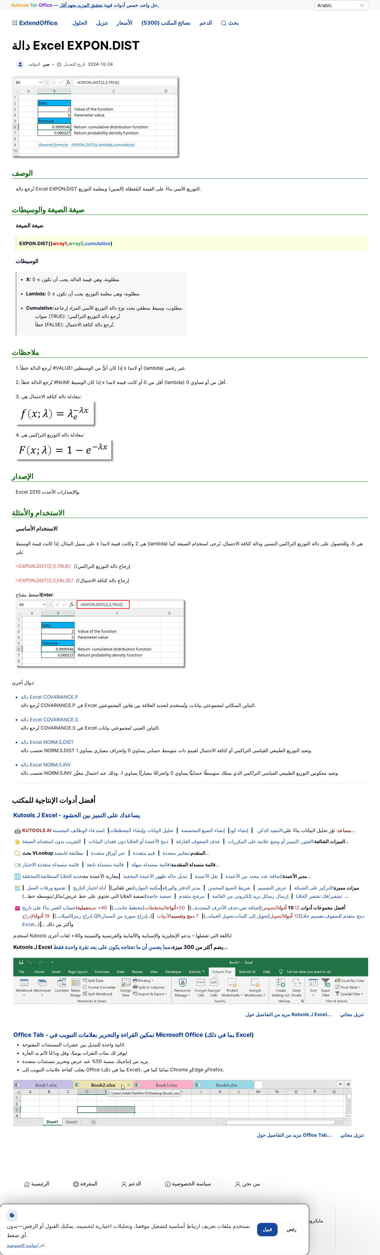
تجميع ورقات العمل (46, 888)
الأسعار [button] (124, 23)
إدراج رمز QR (86, 916)
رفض (291, 1229)
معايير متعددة (176, 853)
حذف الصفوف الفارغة (198, 841)
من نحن (251, 1183)
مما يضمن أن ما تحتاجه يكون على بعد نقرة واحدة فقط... (140, 947)
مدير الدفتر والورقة (181, 888)
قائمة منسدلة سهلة (151, 864)
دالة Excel (49, 697)
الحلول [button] (79, 23)
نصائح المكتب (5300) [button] (166, 23)
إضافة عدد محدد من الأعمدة (253, 876)
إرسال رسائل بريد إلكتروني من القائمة (250, 896)
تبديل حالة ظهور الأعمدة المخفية (155, 876)
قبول (267, 1229)
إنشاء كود (238, 830)
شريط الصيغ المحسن (229, 888)
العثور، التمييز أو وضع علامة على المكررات (270, 841)
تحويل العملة (221, 916)
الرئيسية (40, 1183)
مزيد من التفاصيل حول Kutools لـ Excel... (288, 1014)
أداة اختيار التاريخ (89, 888)
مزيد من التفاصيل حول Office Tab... (294, 1135)
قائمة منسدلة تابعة (105, 864)
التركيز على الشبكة (313, 888)
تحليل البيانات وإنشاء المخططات (141, 830)
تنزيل (102, 23)
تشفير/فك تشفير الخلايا (319, 896)
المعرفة (88, 1183)
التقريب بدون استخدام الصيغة (51, 841)
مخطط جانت (130, 908)
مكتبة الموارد (147, 888)
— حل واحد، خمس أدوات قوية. (85, 5)
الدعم (206, 23)
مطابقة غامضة (68, 853)
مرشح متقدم (192, 896)
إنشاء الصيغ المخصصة (203, 830)
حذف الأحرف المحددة (216, 908)
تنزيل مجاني (352, 1014)
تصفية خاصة (159, 896)
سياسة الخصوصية (191, 1183)
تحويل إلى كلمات (251, 916)
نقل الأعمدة (206, 876)
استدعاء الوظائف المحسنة (78, 830)
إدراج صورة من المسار (124, 916)
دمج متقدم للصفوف (344, 916)
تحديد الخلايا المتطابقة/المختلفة (52, 876)
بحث (233, 23)
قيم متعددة (144, 853)
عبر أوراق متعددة (108, 853)
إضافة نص (250, 908)
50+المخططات (165, 908)
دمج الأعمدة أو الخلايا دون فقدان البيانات (128, 841)
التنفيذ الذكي (269, 830)
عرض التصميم (272, 888)
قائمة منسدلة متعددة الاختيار (50, 864)
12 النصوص (281, 908)
